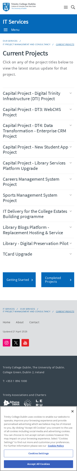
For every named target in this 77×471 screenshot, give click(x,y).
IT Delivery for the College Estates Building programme (35, 214)
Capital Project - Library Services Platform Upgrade (34, 165)
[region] (38, 438)
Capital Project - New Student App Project (35, 149)
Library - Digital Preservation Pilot (35, 243)
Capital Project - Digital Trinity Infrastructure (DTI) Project (31, 95)
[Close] (72, 411)
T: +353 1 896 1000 (15, 381)
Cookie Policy (56, 445)
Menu (15, 30)
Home (6, 322)
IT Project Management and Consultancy (26, 44)
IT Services (15, 21)
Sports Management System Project (30, 197)
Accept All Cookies (38, 464)
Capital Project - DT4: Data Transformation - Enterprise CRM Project (34, 130)
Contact (34, 322)
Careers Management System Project (31, 181)
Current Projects (65, 44)
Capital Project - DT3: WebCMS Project (32, 112)
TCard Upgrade (17, 254)
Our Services (10, 40)
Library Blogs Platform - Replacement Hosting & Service (33, 230)
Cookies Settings (38, 453)
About (20, 322)
